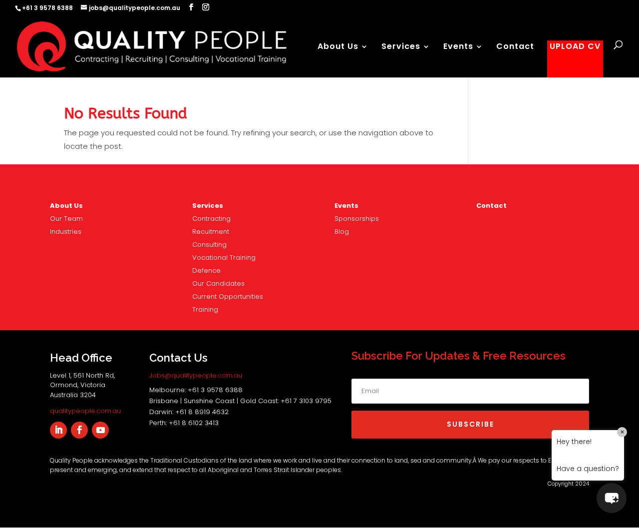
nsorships (356, 218)
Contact (515, 47)
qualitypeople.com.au (85, 411)
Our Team (66, 218)
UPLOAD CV (575, 47)
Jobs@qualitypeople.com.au (195, 375)
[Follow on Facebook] (79, 430)
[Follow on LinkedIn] (58, 430)
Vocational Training (224, 257)
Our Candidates (218, 283)
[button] (612, 498)
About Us (338, 47)
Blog (341, 231)
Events (458, 47)
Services (400, 47)
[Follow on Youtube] (100, 430)
